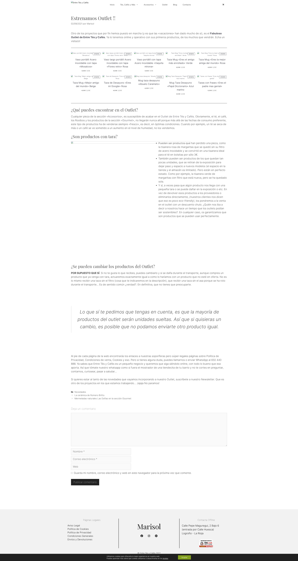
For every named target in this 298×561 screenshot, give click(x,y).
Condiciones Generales (80, 536)
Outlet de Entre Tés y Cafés (177, 116)
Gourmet (127, 120)
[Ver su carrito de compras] (223, 4)
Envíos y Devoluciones (80, 539)
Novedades (80, 392)
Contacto (187, 4)
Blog (175, 4)
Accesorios (114, 116)
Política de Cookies (78, 529)
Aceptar (184, 557)
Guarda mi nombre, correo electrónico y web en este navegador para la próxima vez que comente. (133, 472)
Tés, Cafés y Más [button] (127, 4)
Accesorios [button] (149, 4)
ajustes (165, 558)
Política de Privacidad (79, 532)
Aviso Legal (74, 525)
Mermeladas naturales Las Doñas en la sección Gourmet (102, 398)
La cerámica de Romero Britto (89, 395)
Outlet (165, 4)
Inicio (112, 4)
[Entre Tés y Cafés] (88, 4)
